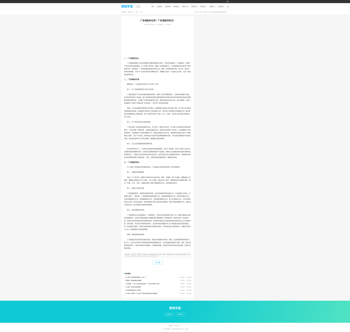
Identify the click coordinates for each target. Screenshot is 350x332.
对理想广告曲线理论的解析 (133, 280)
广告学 (136, 12)
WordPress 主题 (183, 329)
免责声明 (169, 314)
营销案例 (168, 6)
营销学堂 (127, 6)
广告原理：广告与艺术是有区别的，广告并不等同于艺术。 (143, 284)
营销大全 (221, 6)
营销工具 (185, 6)
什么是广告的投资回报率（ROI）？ (136, 277)
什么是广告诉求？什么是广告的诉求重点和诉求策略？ (213, 12)
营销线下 (203, 6)
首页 (152, 6)
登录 (227, 1)
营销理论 (159, 6)
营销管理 (176, 6)
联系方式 (180, 314)
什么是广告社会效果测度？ (133, 287)
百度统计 (171, 325)
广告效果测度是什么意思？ (133, 290)
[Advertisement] (157, 42)
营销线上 (212, 6)
